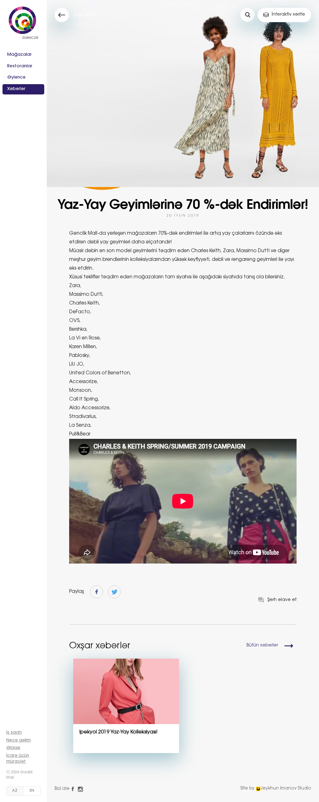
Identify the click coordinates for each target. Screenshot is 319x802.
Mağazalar (19, 55)
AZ (14, 791)
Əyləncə (16, 77)
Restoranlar (19, 66)
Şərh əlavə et (282, 600)
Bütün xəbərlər (262, 645)
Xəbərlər (16, 89)
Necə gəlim (18, 740)
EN (32, 791)
